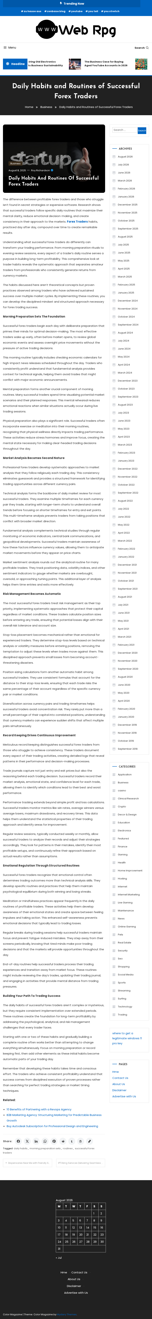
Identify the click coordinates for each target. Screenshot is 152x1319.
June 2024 (124, 348)
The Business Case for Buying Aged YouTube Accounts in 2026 (101, 63)
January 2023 (126, 460)
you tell (93, 11)
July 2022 (123, 509)
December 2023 (128, 380)
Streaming (124, 990)
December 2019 (127, 725)
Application (125, 774)
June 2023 (124, 420)
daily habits (20, 1148)
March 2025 (125, 276)
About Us (118, 1084)
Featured (123, 838)
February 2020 (126, 709)
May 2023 (123, 428)
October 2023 (126, 388)
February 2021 (126, 645)
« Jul (59, 1258)
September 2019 (128, 749)
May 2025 (123, 260)
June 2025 (124, 252)
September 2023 (128, 396)
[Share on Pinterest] (53, 1141)
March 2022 (125, 541)
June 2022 (124, 517)
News (121, 918)
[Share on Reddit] (62, 1141)
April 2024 (124, 364)
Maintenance (126, 910)
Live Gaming (125, 902)
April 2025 (124, 268)
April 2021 (123, 629)
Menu (12, 48)
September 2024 (128, 324)
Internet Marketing (129, 894)
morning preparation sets (45, 1148)
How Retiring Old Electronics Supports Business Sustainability (36, 63)
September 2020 (128, 669)
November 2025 (127, 212)
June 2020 (124, 685)
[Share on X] (27, 1141)
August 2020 (125, 677)
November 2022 (127, 477)
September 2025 (128, 228)
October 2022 (126, 485)
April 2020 (124, 701)
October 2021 (126, 581)
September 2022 (128, 493)
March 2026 (125, 180)
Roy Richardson (40, 170)
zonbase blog (56, 11)
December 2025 (128, 204)
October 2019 (126, 741)
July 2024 (123, 340)
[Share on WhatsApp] (45, 1141)
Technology (125, 1006)
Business (15, 163)
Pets (120, 934)
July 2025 (123, 244)
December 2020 (128, 653)
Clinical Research (128, 798)
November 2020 (127, 661)
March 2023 (125, 444)
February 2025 (126, 284)
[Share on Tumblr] (71, 1141)
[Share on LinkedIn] (36, 1141)
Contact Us (120, 1078)
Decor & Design (127, 814)
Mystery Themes (67, 1314)
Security (123, 950)
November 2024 (128, 308)
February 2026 (126, 188)
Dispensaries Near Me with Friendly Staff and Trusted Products (30, 1163)
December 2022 (128, 468)
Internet (122, 886)
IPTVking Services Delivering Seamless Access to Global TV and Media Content (81, 1163)
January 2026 (126, 196)
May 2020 (123, 693)
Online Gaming (127, 926)
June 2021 (124, 613)
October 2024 (126, 316)
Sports (122, 982)
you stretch (111, 11)
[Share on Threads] (80, 1141)
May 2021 (123, 621)
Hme (115, 1072)
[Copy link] (89, 1141)
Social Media (125, 974)
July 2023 (123, 412)
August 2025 (125, 236)
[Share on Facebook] (18, 1141)
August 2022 (125, 501)
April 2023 (124, 436)
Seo (120, 958)
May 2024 (124, 356)
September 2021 (128, 589)
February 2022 (126, 549)
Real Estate (124, 942)
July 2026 (123, 164)
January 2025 (126, 292)
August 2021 (125, 597)
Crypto (122, 806)
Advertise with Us (124, 1096)
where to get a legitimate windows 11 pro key (127, 1038)
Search (140, 48)
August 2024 (125, 332)
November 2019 (127, 733)
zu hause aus (32, 11)
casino (122, 790)
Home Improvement (130, 870)
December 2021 (127, 565)
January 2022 (126, 557)
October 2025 (126, 220)
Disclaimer (119, 1090)
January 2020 (126, 717)
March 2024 (125, 372)
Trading (122, 1014)
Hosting (122, 878)
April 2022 (124, 533)
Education (124, 822)
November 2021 (127, 573)
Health (122, 862)
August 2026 (125, 156)
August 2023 (125, 404)
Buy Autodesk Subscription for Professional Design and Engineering (52, 1126)
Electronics (124, 830)
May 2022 (123, 525)
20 (80, 1235)
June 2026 (124, 172)
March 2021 (124, 637)
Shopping (124, 966)
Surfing (122, 998)
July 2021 (123, 605)
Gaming (123, 854)
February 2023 (126, 452)
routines (68, 1148)
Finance (122, 846)
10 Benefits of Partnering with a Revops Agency (39, 1109)
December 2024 (128, 300)
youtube (76, 11)
